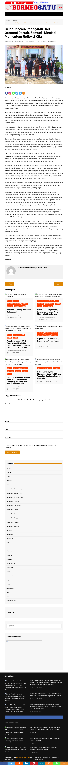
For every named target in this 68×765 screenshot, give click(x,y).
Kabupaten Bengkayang (14, 303)
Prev (10, 284)
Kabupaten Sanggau (12, 518)
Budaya (8, 468)
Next (57, 284)
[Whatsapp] (13, 92)
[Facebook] (6, 92)
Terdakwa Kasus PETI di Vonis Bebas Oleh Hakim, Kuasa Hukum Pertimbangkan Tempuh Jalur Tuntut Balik (18, 344)
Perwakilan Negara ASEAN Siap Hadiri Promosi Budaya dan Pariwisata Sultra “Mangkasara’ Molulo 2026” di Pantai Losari (45, 706)
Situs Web (8, 437)
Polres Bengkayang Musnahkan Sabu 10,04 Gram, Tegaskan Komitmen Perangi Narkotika (49, 375)
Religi (8, 584)
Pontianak (9, 576)
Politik (8, 571)
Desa (8, 476)
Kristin (40, 381)
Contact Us (46, 757)
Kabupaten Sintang (12, 526)
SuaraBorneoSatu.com (23, 757)
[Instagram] (9, 92)
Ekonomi (40, 301)
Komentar (8, 404)
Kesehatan (9, 534)
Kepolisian (41, 335)
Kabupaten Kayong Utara (14, 497)
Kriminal (25, 303)
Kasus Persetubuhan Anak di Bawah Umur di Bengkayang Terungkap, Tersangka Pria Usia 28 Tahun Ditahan (18, 380)
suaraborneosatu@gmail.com (15, 41)
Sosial (23, 306)
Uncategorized (48, 306)
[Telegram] (20, 92)
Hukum (45, 41)
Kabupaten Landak (19, 335)
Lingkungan (10, 551)
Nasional (9, 306)
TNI (7, 596)
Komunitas (9, 538)
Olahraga (9, 559)
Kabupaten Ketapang (13, 501)
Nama (7, 421)
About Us (38, 757)
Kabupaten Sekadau (12, 522)
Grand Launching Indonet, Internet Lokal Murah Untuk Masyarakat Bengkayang (48, 312)
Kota (7, 543)
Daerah (9, 301)
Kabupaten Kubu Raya (13, 505)
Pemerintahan (52, 41)
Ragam (17, 306)
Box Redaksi (39, 759)
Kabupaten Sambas (12, 514)
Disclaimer (55, 757)
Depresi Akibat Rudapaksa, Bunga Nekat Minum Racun (48, 340)
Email (7, 429)
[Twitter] (16, 92)
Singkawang (10, 588)
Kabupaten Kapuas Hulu (14, 493)
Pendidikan (9, 567)
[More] (23, 92)
